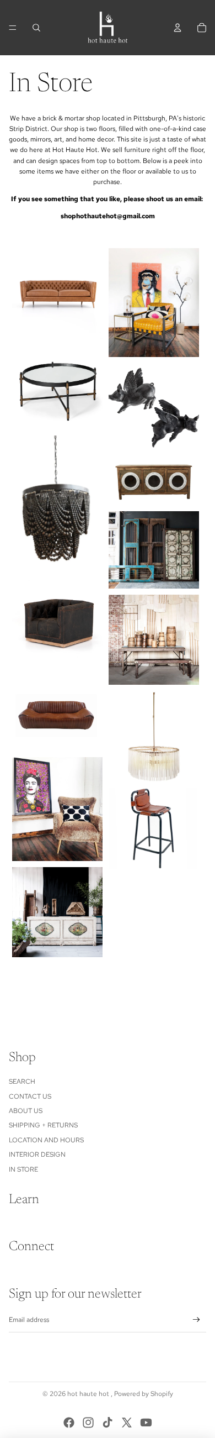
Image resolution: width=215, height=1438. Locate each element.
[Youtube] (146, 1422)
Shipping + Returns (43, 1125)
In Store (23, 1169)
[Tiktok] (107, 1422)
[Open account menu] (177, 27)
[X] (126, 1422)
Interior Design (37, 1154)
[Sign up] (196, 1320)
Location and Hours (46, 1140)
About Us (25, 1110)
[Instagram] (88, 1422)
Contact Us (30, 1096)
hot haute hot (89, 1393)
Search (22, 1081)
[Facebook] (69, 1422)
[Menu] (12, 27)
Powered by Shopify (143, 1393)
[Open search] (36, 27)
